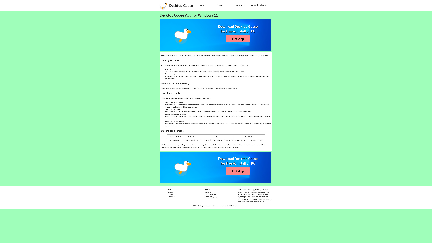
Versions (170, 194)
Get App (238, 39)
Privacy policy (209, 196)
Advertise (208, 193)
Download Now (259, 5)
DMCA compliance (210, 194)
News (203, 5)
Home (169, 189)
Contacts (207, 191)
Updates (221, 5)
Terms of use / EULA (211, 198)
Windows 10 (171, 196)
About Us (240, 5)
